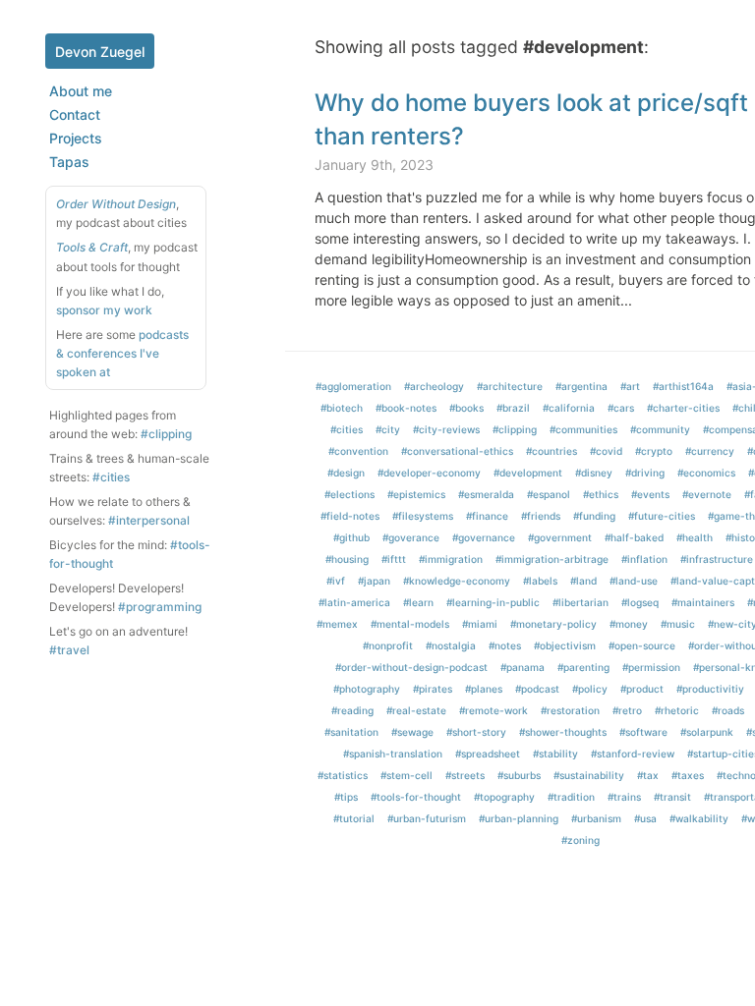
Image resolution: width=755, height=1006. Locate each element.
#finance (487, 516)
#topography (504, 797)
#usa (645, 818)
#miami (479, 624)
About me (80, 91)
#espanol (548, 494)
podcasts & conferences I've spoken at (122, 353)
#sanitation (351, 732)
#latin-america (354, 602)
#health (694, 537)
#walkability (698, 818)
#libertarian (580, 602)
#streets (465, 775)
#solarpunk (706, 732)
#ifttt (393, 559)
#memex (337, 624)
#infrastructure (716, 559)
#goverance (410, 537)
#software (643, 732)
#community (660, 429)
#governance (483, 537)
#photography (366, 689)
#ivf (335, 581)
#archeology (434, 386)
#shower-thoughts (563, 732)
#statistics (343, 775)
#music (678, 624)
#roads (728, 710)
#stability (555, 753)
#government (560, 537)
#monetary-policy (553, 624)
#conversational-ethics (457, 451)
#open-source (642, 645)
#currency (709, 451)
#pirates (432, 689)
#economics (706, 472)
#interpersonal (149, 520)
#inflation (644, 559)
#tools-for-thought (416, 797)
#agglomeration (353, 386)
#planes (483, 689)
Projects (75, 138)
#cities (111, 477)
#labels (540, 581)
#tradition (571, 797)
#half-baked (634, 537)
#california (569, 408)
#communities (583, 429)
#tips (346, 797)
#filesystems (422, 516)
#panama (522, 667)
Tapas (69, 161)
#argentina (581, 386)
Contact (74, 114)
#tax (648, 775)
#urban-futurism (426, 818)
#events (650, 494)
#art (630, 386)
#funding (594, 516)
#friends (540, 516)
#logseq (640, 602)
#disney (593, 472)
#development (528, 472)
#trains (624, 797)
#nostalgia (451, 645)
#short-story (476, 732)
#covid (606, 451)
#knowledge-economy (456, 581)
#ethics (600, 494)
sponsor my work (104, 310)
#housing (347, 559)
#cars (621, 408)
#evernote (706, 494)
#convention (358, 451)
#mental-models (410, 624)
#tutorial (354, 818)
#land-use (634, 581)
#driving (645, 472)
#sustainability (588, 775)
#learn (418, 602)
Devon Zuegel (100, 51)
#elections (349, 494)
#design (346, 472)
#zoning (580, 840)
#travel (69, 650)
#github (351, 537)
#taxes (687, 775)
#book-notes (406, 408)
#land (583, 581)
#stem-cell (406, 775)
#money (629, 624)
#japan (374, 581)
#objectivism (565, 645)
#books (466, 408)
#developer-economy (429, 472)
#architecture (510, 386)
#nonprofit (388, 645)
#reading (352, 710)
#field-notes (349, 516)
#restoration (570, 710)
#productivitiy (710, 689)
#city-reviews (446, 429)
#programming (160, 606)
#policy (590, 689)
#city (388, 429)
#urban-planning (518, 818)
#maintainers (702, 602)
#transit (672, 797)
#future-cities (661, 516)
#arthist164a (683, 386)
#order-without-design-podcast (411, 667)
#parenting (583, 667)
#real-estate (416, 710)
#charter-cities (683, 408)
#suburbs (519, 775)
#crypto (653, 451)
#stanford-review (632, 753)
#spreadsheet (487, 753)
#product (642, 689)
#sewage (412, 732)
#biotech (341, 408)
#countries (551, 451)
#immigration (451, 559)
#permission (651, 667)
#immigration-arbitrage (552, 559)
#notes (505, 645)
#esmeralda (486, 494)
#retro (627, 710)
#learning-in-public (493, 602)
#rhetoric (677, 710)
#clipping (166, 433)
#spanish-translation (392, 753)
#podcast (537, 689)
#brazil (513, 408)
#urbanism (596, 818)
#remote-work (493, 710)
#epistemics (416, 494)
